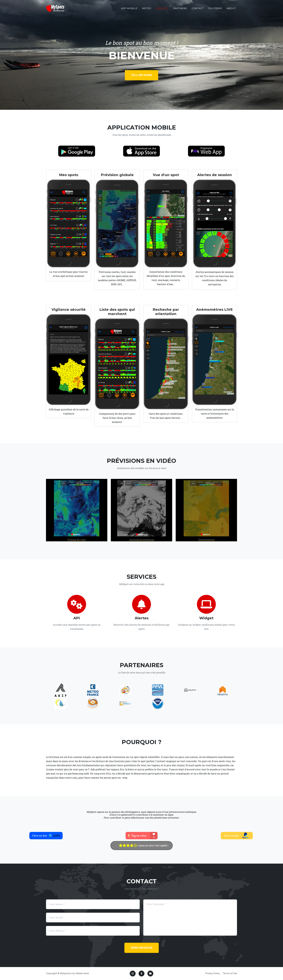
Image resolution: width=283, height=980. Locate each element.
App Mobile (129, 8)
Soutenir (215, 8)
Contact (198, 8)
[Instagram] (133, 973)
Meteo (146, 8)
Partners (180, 8)
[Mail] (150, 973)
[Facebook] (141, 973)
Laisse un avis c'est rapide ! (152, 845)
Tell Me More (141, 75)
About (231, 8)
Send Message (141, 947)
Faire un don (39, 835)
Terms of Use (230, 973)
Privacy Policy (212, 973)
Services (162, 8)
